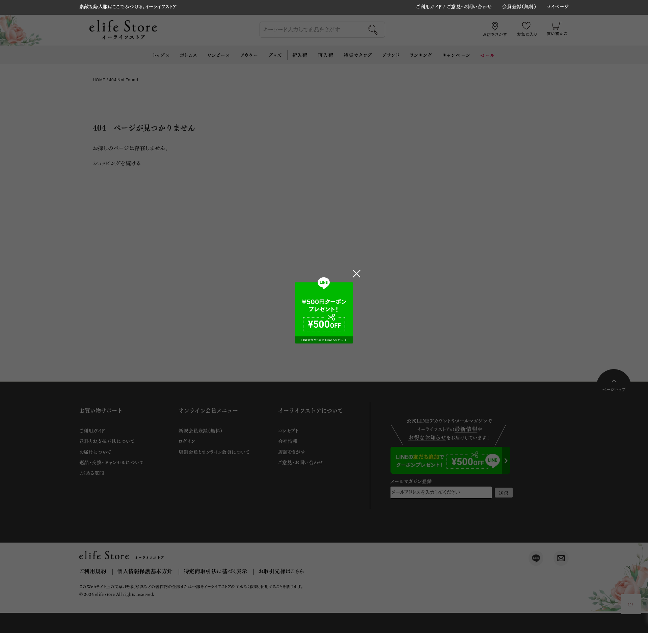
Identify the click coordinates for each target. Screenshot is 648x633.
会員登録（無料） (519, 6)
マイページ (557, 6)
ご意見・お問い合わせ (469, 6)
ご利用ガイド (429, 6)
